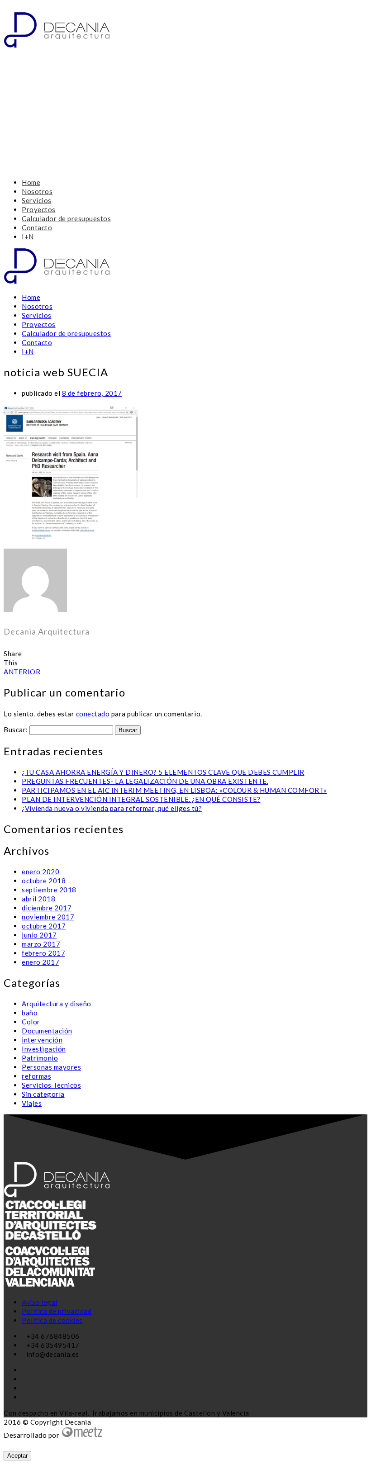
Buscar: (16, 729)
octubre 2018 (44, 881)
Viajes (32, 1103)
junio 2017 (39, 935)
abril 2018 (38, 899)
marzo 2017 (41, 944)
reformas (36, 1076)
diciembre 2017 (46, 908)
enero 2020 (40, 871)
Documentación (47, 1031)
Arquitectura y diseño (56, 1004)
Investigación (44, 1049)
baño (30, 1013)
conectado (93, 714)
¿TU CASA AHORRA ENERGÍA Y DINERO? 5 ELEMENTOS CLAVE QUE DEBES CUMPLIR (163, 772)
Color (31, 1022)
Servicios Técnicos (51, 1085)
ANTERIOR (22, 672)
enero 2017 (40, 962)
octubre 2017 (44, 926)
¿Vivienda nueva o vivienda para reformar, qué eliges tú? (112, 808)
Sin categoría (43, 1094)
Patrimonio (40, 1058)
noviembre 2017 (48, 917)
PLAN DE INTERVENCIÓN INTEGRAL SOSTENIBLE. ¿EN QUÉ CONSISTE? (141, 799)
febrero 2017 (43, 953)
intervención (42, 1040)
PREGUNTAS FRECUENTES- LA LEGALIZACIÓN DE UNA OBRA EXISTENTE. (145, 781)
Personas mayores (51, 1067)
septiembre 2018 (49, 890)
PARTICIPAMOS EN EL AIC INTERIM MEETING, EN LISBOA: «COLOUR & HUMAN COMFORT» (174, 790)
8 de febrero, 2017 (92, 393)
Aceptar (17, 1455)
